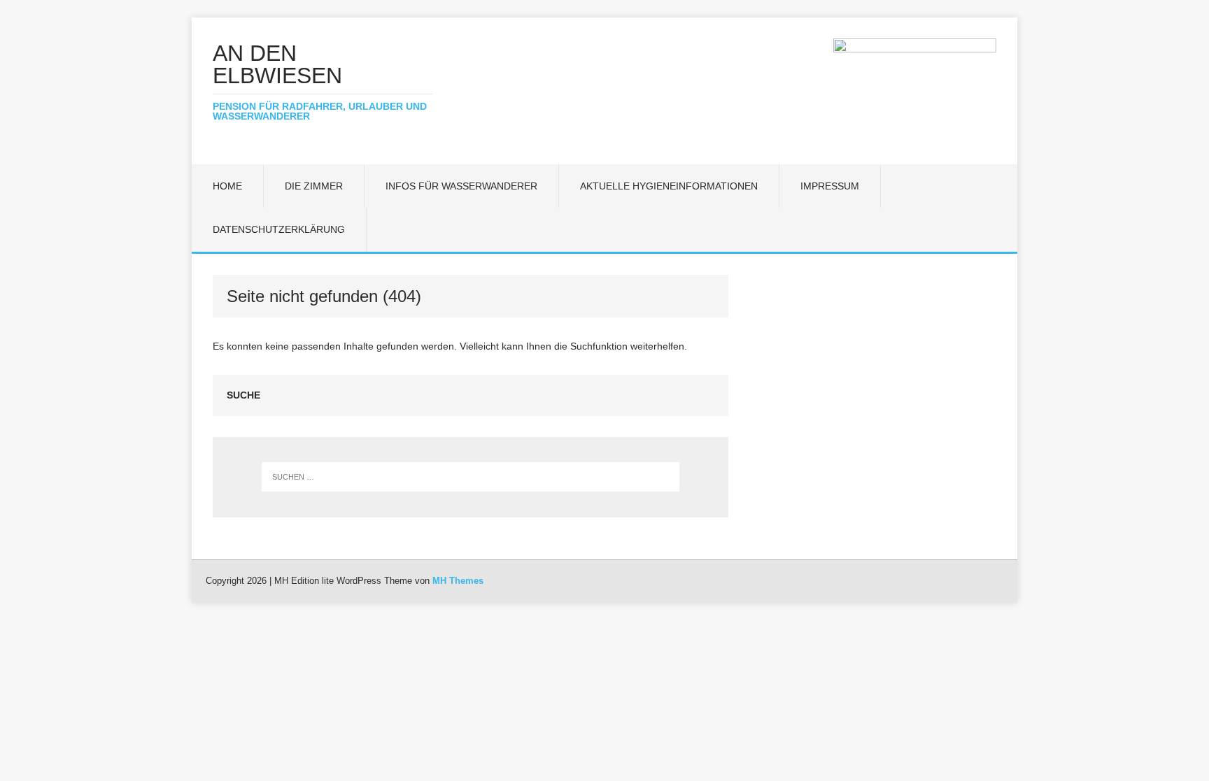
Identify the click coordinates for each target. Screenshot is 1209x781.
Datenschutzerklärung (279, 229)
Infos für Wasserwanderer (461, 186)
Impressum (829, 186)
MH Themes (457, 580)
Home (227, 186)
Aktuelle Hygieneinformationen (669, 186)
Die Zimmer (314, 186)
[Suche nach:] (471, 477)
